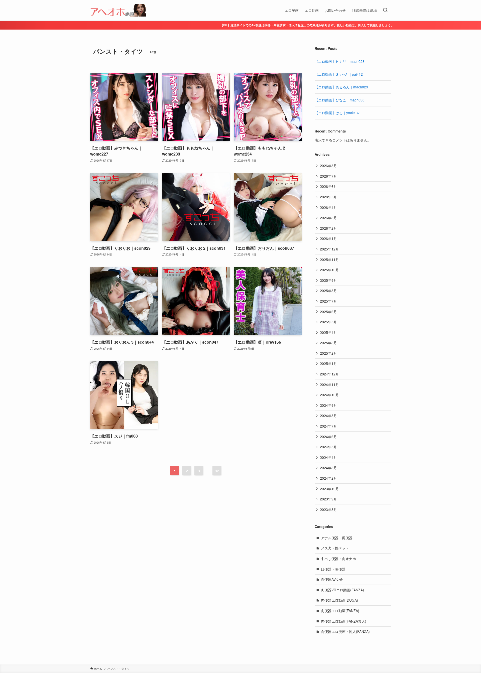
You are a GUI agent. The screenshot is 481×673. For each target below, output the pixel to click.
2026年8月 (328, 165)
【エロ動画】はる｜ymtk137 (337, 112)
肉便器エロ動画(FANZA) (340, 610)
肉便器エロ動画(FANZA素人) (343, 621)
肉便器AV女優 (332, 579)
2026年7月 (328, 176)
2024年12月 (329, 373)
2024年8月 (328, 415)
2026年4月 (328, 207)
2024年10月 (329, 394)
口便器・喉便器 (333, 569)
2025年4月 (328, 332)
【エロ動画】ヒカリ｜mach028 (340, 61)
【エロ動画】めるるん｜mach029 (341, 86)
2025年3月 (328, 342)
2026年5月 (328, 196)
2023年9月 (328, 498)
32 (217, 470)
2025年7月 (328, 301)
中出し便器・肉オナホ (338, 558)
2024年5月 (328, 446)
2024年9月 (328, 405)
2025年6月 (328, 311)
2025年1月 (328, 363)
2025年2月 (328, 353)
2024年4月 (328, 457)
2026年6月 (328, 186)
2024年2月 (328, 478)
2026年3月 (328, 217)
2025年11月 (329, 259)
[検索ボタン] (385, 10)
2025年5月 (328, 321)
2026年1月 (328, 238)
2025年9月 (328, 280)
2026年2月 (328, 228)
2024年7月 (328, 426)
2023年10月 (329, 488)
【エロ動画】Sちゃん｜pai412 (339, 74)
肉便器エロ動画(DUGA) (339, 600)
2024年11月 (329, 384)
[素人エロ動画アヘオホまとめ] (118, 10)
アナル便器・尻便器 (336, 537)
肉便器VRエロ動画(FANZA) (342, 589)
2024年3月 (328, 467)
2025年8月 (328, 290)
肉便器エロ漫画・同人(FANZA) (345, 631)
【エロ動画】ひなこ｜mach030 (340, 99)
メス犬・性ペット (335, 548)
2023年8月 (328, 509)
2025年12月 (329, 248)
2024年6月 (328, 436)
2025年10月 (329, 269)
